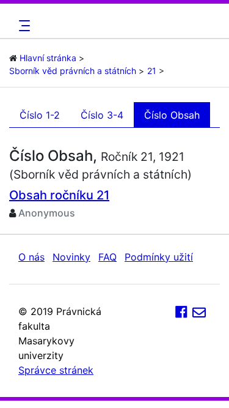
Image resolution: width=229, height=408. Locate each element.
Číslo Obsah (172, 115)
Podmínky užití (159, 257)
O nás (31, 257)
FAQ (107, 257)
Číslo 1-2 (40, 115)
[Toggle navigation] (22, 25)
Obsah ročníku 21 (59, 195)
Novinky (71, 257)
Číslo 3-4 (102, 115)
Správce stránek (55, 370)
